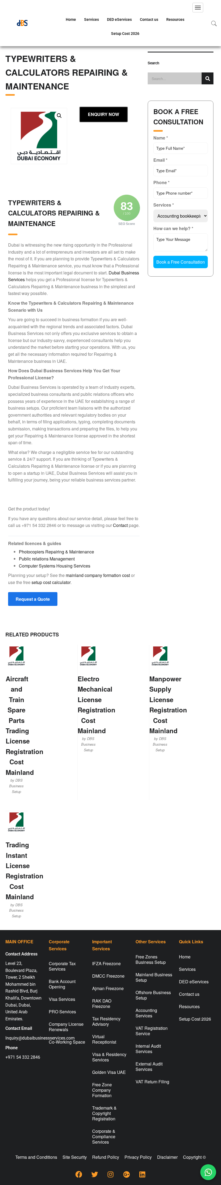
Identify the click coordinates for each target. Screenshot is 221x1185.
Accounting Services (146, 1013)
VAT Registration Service (152, 1031)
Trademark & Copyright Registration (104, 1113)
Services (91, 19)
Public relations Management (47, 559)
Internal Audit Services (148, 1048)
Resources (175, 19)
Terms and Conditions (36, 1157)
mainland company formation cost (98, 575)
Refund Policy (105, 1157)
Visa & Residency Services (109, 1057)
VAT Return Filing (152, 1081)
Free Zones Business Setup (151, 959)
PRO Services (62, 1011)
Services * (163, 205)
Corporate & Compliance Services (103, 1136)
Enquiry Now (103, 114)
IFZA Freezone (106, 963)
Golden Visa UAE (109, 1072)
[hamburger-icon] (197, 7)
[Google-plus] (126, 1174)
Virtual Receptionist (104, 1039)
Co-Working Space (67, 1042)
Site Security (75, 1157)
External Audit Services (149, 1066)
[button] (59, 116)
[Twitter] (94, 1174)
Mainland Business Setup (154, 977)
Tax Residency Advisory (106, 1021)
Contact (120, 525)
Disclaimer (167, 1157)
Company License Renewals (66, 1027)
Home (71, 19)
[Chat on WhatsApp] (208, 1172)
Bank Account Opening (62, 984)
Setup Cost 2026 (125, 33)
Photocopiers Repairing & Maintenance (56, 552)
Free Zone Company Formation (102, 1089)
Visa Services (62, 999)
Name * (160, 138)
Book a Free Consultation (180, 262)
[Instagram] (110, 1174)
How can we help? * (173, 228)
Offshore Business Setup (153, 995)
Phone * (161, 182)
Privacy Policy (138, 1157)
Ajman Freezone (108, 988)
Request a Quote (33, 599)
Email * (160, 160)
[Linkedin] (142, 1174)
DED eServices (119, 19)
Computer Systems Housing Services (54, 566)
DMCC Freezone (108, 976)
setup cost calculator (51, 582)
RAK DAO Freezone (101, 1003)
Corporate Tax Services (62, 966)
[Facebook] (78, 1174)
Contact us (149, 19)
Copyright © (194, 1157)
